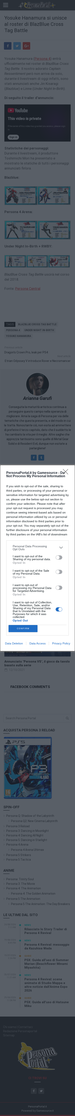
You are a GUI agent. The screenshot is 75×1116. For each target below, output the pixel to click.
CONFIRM (23, 628)
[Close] (67, 473)
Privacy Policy (61, 643)
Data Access (37, 643)
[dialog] (37, 558)
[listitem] (37, 548)
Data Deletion (14, 643)
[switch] (59, 557)
